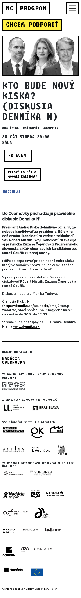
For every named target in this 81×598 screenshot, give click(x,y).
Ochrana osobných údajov (18, 588)
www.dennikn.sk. (26, 326)
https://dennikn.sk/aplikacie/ (26, 305)
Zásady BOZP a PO (46, 588)
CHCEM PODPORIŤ (32, 25)
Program (33, 8)
